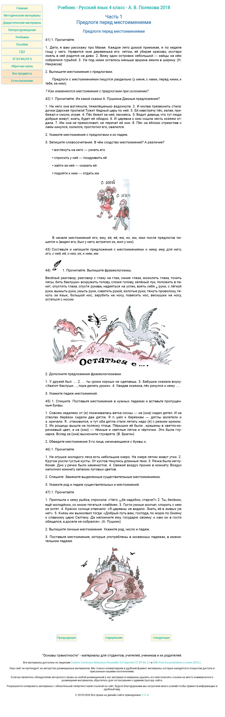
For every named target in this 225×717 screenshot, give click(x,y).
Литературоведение (22, 30)
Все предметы (22, 73)
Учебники (22, 37)
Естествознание (22, 80)
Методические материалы (22, 15)
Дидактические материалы (22, 22)
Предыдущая (66, 637)
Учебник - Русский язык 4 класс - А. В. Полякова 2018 (113, 7)
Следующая (161, 637)
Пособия (22, 44)
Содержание (114, 637)
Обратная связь (22, 66)
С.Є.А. (145, 695)
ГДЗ (22, 51)
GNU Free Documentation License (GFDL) (177, 662)
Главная (22, 8)
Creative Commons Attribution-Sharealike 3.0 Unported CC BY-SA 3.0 (110, 662)
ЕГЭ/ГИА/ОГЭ (22, 59)
